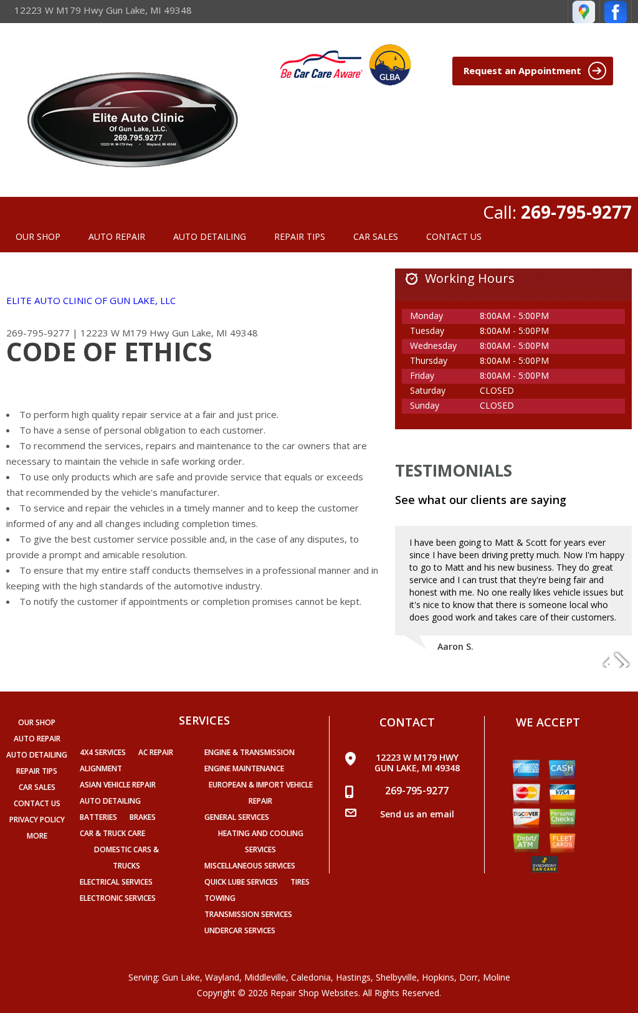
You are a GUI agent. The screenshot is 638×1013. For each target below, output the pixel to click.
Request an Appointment (524, 70)
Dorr (468, 977)
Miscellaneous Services (249, 865)
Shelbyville (396, 977)
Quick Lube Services (241, 882)
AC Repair (155, 752)
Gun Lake (181, 977)
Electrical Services (116, 882)
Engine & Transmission (249, 752)
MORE (37, 835)
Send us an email (417, 814)
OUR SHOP (38, 236)
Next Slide (622, 659)
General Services (236, 817)
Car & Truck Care (112, 833)
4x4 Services (103, 752)
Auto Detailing (110, 801)
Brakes (143, 817)
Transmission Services (248, 914)
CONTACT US (454, 236)
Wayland (222, 977)
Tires (300, 882)
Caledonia (311, 977)
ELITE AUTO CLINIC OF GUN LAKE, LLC (91, 300)
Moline (496, 977)
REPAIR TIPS (299, 236)
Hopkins (438, 977)
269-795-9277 (576, 212)
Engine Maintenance (244, 768)
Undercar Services (239, 930)
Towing (220, 898)
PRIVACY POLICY (37, 819)
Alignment (101, 768)
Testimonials (453, 470)
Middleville (265, 977)
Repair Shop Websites (314, 993)
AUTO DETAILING (209, 236)
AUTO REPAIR (116, 236)
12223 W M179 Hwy (124, 332)
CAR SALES (375, 236)
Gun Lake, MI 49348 (215, 332)
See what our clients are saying (480, 499)
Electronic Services (118, 898)
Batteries (98, 817)
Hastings (353, 977)
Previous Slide (599, 659)
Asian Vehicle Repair (118, 784)
